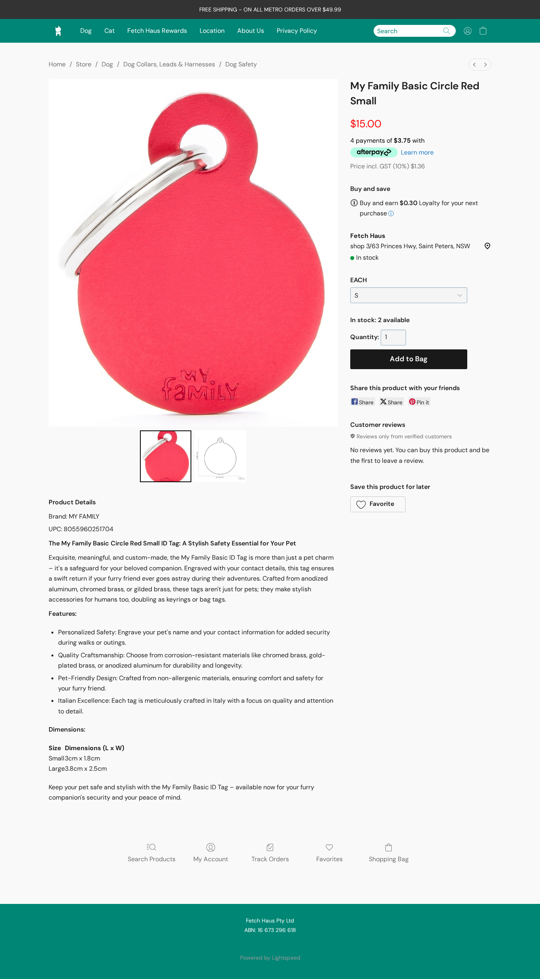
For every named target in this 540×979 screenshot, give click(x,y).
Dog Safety (241, 64)
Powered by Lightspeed (270, 957)
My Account (210, 859)
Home (57, 64)
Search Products (152, 859)
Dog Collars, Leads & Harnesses (169, 64)
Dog (86, 30)
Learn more (417, 152)
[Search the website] (447, 30)
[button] (468, 31)
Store (83, 64)
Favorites (329, 859)
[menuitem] (474, 64)
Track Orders (270, 859)
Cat (109, 30)
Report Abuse (270, 944)
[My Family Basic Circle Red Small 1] (220, 456)
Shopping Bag (389, 859)
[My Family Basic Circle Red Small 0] (165, 456)
